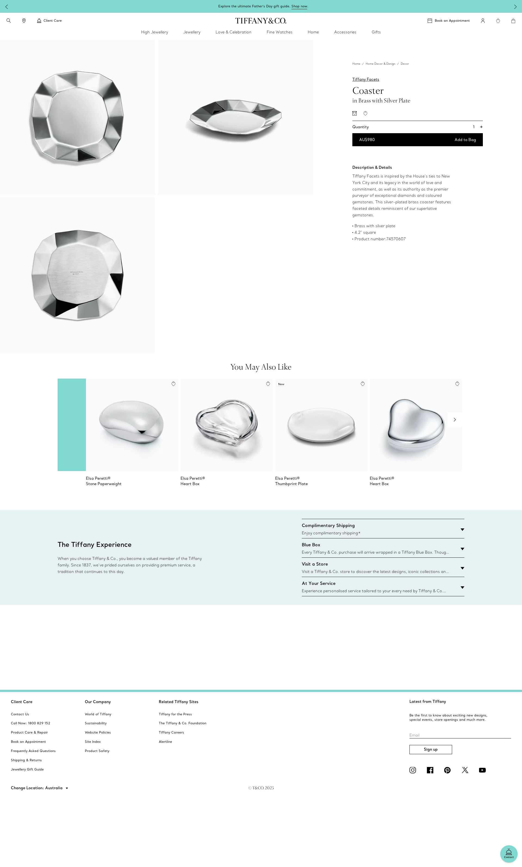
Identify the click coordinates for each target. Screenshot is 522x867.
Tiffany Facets (365, 79)
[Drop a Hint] (354, 113)
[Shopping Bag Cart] (513, 21)
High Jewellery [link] (154, 32)
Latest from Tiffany (427, 701)
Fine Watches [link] (280, 32)
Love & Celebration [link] (233, 32)
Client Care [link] (53, 20)
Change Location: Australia (37, 787)
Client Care (21, 701)
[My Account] (483, 20)
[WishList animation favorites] (498, 21)
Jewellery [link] (191, 32)
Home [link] (313, 32)
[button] (9, 20)
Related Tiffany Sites (178, 701)
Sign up (431, 749)
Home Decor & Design (380, 64)
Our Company (98, 701)
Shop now (299, 6)
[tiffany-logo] (261, 20)
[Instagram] (413, 770)
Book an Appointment (452, 20)
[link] (24, 20)
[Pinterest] (448, 770)
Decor (405, 64)
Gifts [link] (376, 32)
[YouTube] (483, 770)
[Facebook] (431, 770)
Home (356, 64)
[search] (9, 20)
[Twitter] (466, 770)
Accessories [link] (345, 32)
